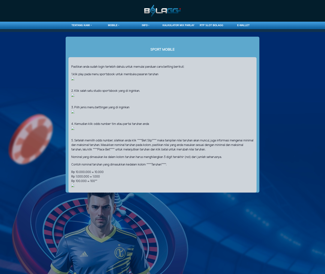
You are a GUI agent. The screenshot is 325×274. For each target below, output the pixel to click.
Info (145, 25)
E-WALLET (243, 25)
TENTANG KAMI (80, 25)
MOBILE (113, 25)
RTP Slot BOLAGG (211, 25)
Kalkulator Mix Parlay (178, 25)
